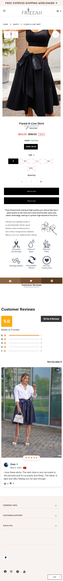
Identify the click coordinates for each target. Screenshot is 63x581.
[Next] (14, 34)
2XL (31, 168)
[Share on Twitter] (30, 281)
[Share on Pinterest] (51, 281)
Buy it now (32, 201)
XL (48, 161)
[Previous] (7, 34)
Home (5, 24)
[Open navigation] (8, 11)
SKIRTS (16, 24)
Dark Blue (31, 146)
